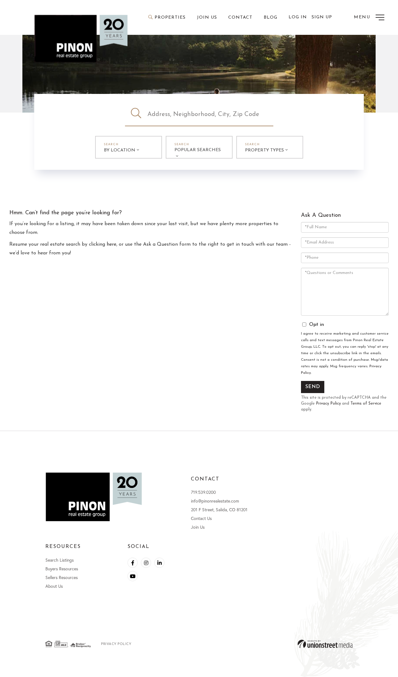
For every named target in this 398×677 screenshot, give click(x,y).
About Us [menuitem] (54, 586)
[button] (136, 114)
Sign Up (322, 17)
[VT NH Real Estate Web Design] (325, 644)
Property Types (264, 150)
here (111, 244)
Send (312, 386)
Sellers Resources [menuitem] (61, 577)
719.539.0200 (203, 492)
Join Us (198, 527)
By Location (119, 150)
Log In (298, 17)
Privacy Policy (328, 403)
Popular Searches (197, 150)
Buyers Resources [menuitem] (61, 569)
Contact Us (201, 518)
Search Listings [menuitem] (59, 560)
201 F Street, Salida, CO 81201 (219, 509)
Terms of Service (365, 403)
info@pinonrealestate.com (215, 501)
